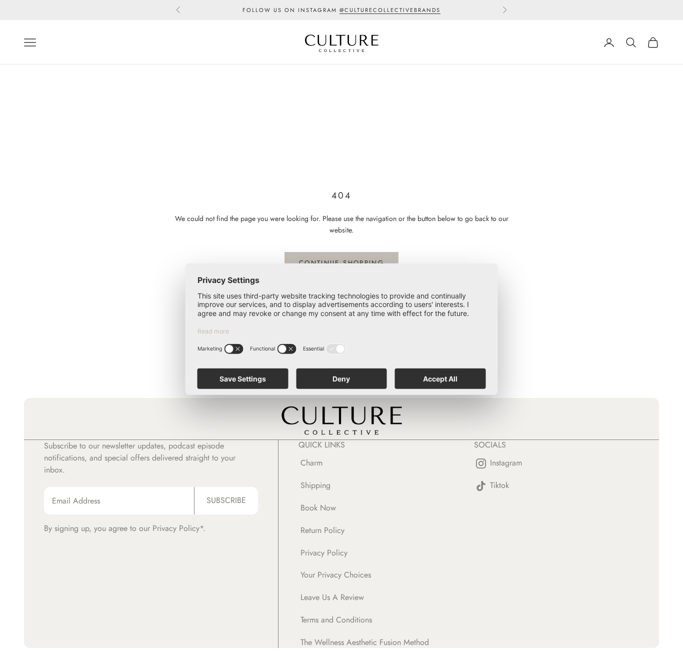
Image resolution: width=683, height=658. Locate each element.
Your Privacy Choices (335, 574)
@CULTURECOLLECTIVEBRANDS (390, 10)
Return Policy (322, 530)
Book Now (318, 508)
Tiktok (499, 485)
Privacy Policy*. (179, 528)
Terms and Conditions (336, 620)
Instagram (506, 463)
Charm (311, 462)
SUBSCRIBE (226, 500)
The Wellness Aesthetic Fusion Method (364, 642)
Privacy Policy (324, 552)
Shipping (315, 485)
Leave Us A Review (332, 597)
